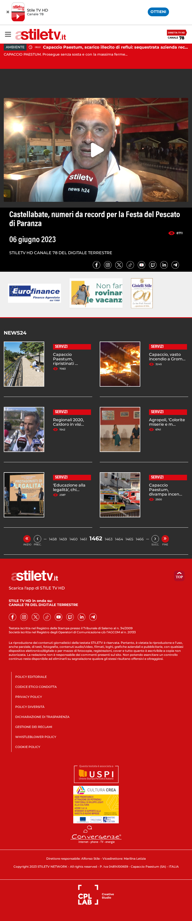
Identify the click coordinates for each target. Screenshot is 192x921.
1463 (108, 539)
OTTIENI (158, 11)
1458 (53, 539)
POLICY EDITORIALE (31, 677)
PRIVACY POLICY (28, 697)
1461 (83, 539)
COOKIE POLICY (27, 747)
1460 (74, 539)
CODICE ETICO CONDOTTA (36, 687)
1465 (129, 539)
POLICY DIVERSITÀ (29, 707)
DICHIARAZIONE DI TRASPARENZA (42, 717)
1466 (140, 539)
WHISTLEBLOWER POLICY (35, 737)
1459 (63, 539)
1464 (119, 539)
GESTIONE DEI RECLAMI (33, 727)
